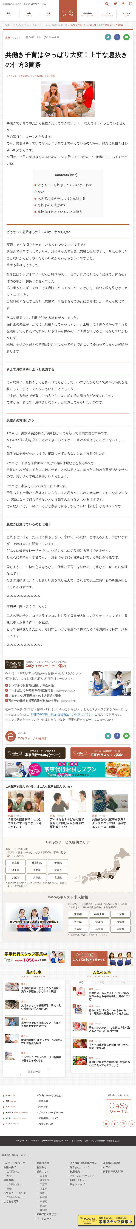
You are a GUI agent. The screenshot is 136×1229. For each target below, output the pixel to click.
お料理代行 (10, 1180)
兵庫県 (37, 877)
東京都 (15, 862)
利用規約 (43, 1106)
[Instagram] (130, 3)
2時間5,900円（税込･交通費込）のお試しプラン (61, 714)
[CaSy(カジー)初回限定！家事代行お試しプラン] (68, 769)
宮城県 (58, 877)
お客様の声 (43, 1163)
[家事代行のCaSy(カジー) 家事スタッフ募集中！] (106, 1220)
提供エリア (43, 1171)
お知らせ (42, 1167)
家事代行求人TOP (113, 1171)
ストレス (12, 76)
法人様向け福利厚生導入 (83, 1163)
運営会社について (80, 1167)
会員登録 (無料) (111, 1163)
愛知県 (37, 870)
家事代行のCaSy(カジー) (17, 25)
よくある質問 (11, 1201)
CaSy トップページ (14, 1163)
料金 (9, 1175)
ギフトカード (44, 1218)
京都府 (58, 870)
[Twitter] (115, 3)
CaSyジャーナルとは (50, 1095)
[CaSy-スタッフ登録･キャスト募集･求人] (34, 958)
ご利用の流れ (14, 1171)
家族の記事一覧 (59, 25)
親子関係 (51, 76)
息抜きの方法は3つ (51, 205)
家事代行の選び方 (46, 1214)
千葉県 (58, 862)
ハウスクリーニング (15, 1192)
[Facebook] (123, 3)
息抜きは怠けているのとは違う (60, 212)
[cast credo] (102, 958)
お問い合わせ (45, 1123)
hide (73, 175)
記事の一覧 (34, 1071)
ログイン (108, 1167)
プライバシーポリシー (50, 1112)
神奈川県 (37, 862)
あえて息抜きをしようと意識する (62, 198)
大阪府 (15, 877)
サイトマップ (77, 1184)
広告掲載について (48, 1118)
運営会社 (43, 1101)
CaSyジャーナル (40, 25)
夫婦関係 (24, 76)
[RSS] (132, 1124)
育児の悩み (37, 76)
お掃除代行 (10, 1167)
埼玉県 (15, 870)
